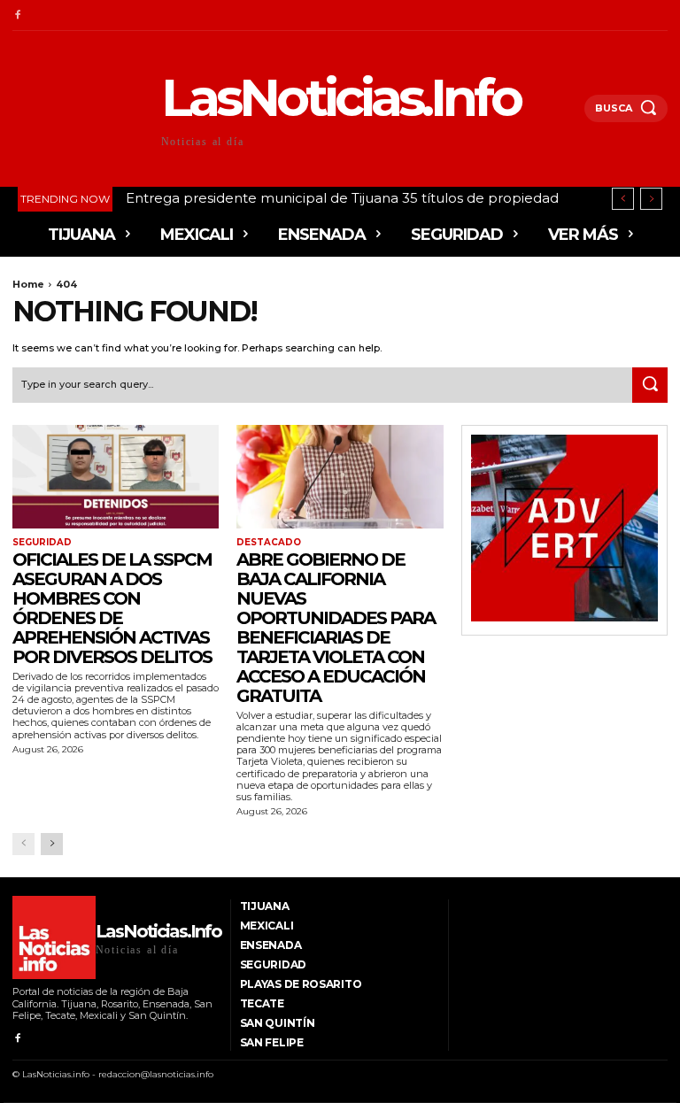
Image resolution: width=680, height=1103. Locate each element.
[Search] (650, 385)
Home (28, 284)
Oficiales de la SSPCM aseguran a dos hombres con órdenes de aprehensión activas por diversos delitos (112, 608)
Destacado (268, 542)
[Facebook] (17, 15)
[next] (651, 199)
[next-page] (52, 844)
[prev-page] (23, 844)
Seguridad (42, 542)
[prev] (623, 199)
